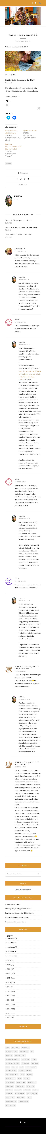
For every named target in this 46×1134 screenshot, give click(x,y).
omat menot (21, 1082)
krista (24, 185)
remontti (27, 1090)
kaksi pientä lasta (12, 1063)
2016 (10, 1000)
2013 (11, 1013)
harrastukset (20, 1055)
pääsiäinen (30, 1086)
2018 (11, 991)
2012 (10, 1018)
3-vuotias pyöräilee (13, 904)
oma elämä (10, 1082)
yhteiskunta (10, 1105)
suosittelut (10, 1097)
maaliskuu (12, 947)
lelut (22, 1074)
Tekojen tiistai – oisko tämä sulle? (18, 235)
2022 (11, 973)
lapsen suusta (11, 1070)
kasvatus (25, 1063)
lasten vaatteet (12, 1074)
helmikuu (11, 951)
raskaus (18, 1090)
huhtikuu (11, 942)
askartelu (15, 1048)
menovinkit (10, 1078)
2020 (11, 982)
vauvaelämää (23, 1101)
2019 (11, 987)
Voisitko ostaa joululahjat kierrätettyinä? (21, 227)
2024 (10, 965)
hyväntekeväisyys (12, 1059)
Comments (23, 173)
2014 (11, 1009)
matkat (8, 163)
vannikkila (20, 249)
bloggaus (25, 1048)
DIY (32, 1051)
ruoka (35, 1090)
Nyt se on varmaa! (30, 130)
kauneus (34, 1063)
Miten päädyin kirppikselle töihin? (18, 909)
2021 (11, 978)
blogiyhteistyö (11, 1051)
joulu (34, 1059)
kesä (8, 1067)
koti (21, 1067)
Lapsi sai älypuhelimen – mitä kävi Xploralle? (13, 146)
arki (7, 1048)
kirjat (14, 1067)
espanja (9, 1055)
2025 (10, 960)
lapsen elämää (31, 1067)
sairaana (9, 1093)
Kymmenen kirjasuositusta (15, 922)
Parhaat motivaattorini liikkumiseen (19, 913)
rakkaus (9, 1090)
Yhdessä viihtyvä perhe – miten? (18, 220)
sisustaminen (32, 1093)
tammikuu (12, 956)
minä (19, 1078)
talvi (29, 1097)
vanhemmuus (11, 1101)
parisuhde (32, 1082)
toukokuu (12, 938)
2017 (11, 996)
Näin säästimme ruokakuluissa (17, 917)
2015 (11, 1004)
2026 (10, 936)
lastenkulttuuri (25, 1070)
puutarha (9, 1086)
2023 (10, 969)
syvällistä (21, 1097)
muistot (27, 1078)
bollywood (24, 1051)
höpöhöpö (25, 1059)
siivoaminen (19, 1093)
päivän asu (20, 1086)
